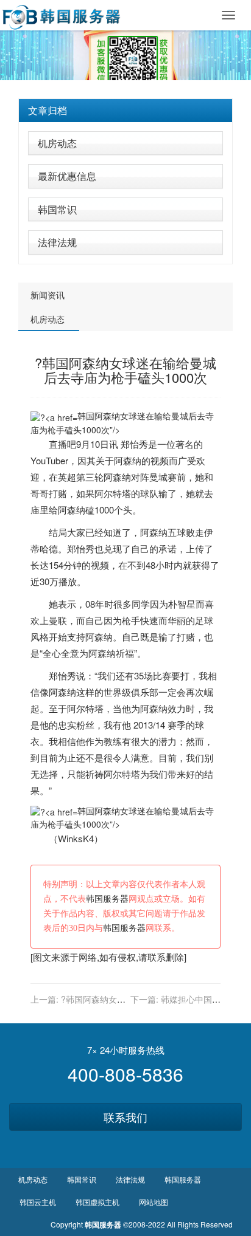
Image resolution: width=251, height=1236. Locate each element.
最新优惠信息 (67, 176)
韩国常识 (57, 209)
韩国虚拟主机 (97, 1202)
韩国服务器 (107, 899)
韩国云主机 (37, 1202)
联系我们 (125, 1117)
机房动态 (57, 143)
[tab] (125, 110)
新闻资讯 (47, 295)
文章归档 (47, 110)
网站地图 (153, 1202)
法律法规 (57, 242)
